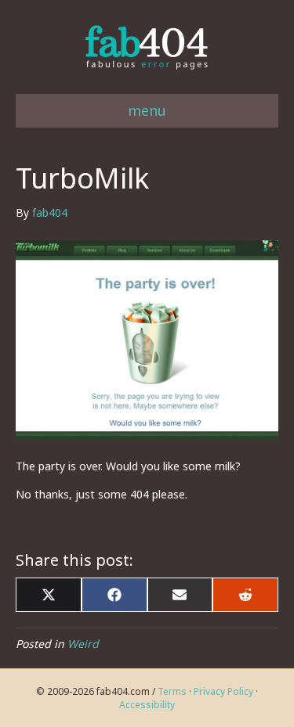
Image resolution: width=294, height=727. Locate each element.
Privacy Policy (223, 691)
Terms (172, 691)
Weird (83, 643)
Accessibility (147, 704)
